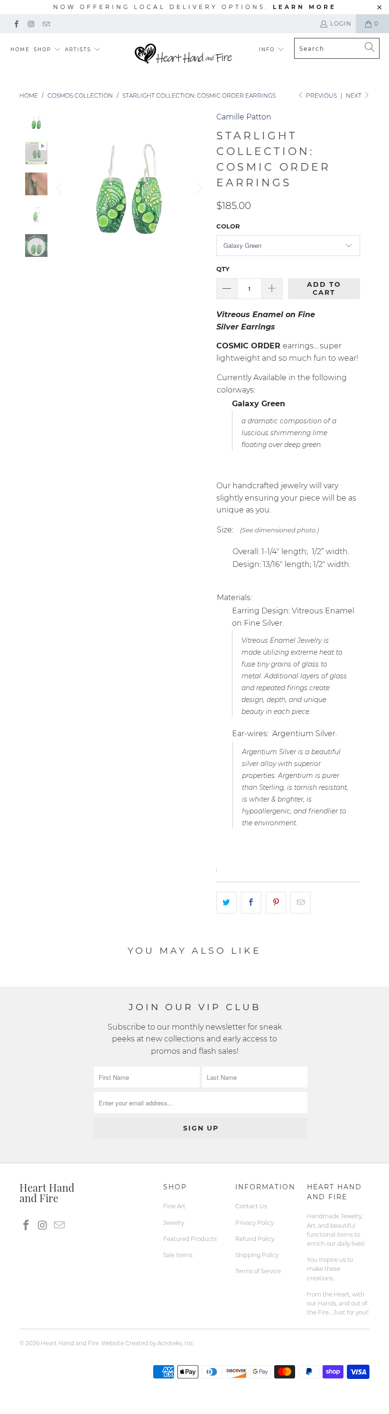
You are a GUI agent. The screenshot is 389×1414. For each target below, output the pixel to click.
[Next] (197, 188)
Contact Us (251, 1206)
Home (20, 49)
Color (228, 226)
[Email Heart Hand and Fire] (46, 23)
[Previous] (60, 188)
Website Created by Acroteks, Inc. (147, 1343)
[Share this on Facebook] (251, 902)
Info (267, 49)
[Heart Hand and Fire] (183, 54)
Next (354, 95)
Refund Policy (254, 1238)
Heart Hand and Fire (70, 1343)
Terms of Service (258, 1271)
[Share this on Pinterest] (276, 902)
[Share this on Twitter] (226, 902)
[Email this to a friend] (300, 902)
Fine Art (174, 1206)
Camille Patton (243, 116)
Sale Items (178, 1255)
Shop (42, 49)
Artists (79, 49)
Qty (223, 269)
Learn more (304, 6)
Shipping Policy (256, 1255)
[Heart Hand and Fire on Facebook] (16, 23)
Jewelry (173, 1222)
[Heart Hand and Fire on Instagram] (31, 23)
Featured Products (190, 1238)
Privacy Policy (254, 1222)
